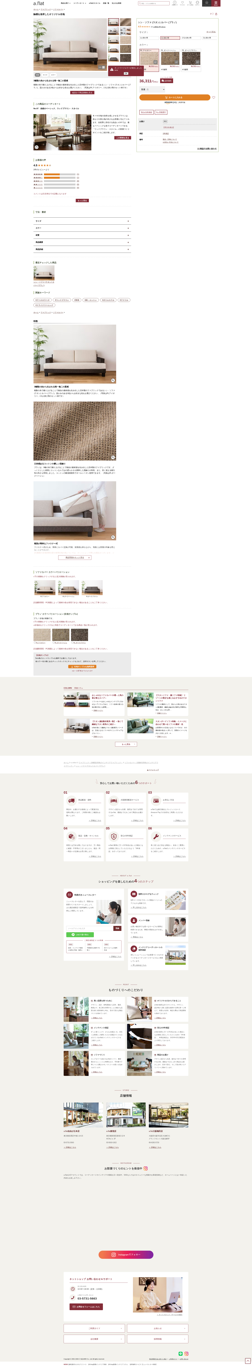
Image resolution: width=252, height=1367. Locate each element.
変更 (165, 121)
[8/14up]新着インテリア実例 (97, 1364)
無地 (77, 300)
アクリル (124, 300)
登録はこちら (138, 937)
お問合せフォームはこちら (88, 1307)
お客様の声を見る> (159, 27)
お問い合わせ (184, 1359)
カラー (38, 228)
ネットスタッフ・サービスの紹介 (170, 1315)
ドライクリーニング (45, 305)
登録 (117, 928)
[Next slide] (103, 44)
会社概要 (94, 1339)
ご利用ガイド (94, 1328)
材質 (37, 235)
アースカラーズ (43, 300)
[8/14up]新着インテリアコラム (118, 1364)
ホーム (36, 9)
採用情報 (158, 1339)
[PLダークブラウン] (92, 587)
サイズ (38, 221)
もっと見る (126, 744)
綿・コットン (91, 300)
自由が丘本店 (72, 1131)
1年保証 (166, 133)
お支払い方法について (170, 142)
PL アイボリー (40, 642)
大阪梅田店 (156, 1131)
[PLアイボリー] (44, 587)
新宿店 (111, 1131)
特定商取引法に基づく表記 (158, 1359)
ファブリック (46, 9)
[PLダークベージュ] (68, 587)
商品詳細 (39, 249)
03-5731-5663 (87, 1298)
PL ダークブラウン (80, 642)
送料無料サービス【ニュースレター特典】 (143, 1364)
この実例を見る (122, 138)
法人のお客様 (116, 3)
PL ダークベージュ (61, 642)
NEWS (66, 1364)
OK (126, 73)
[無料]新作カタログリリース (77, 1364)
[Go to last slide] (37, 44)
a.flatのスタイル (94, 3)
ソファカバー (58, 9)
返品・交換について (170, 139)
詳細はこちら (96, 820)
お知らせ (158, 1328)
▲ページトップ (153, 770)
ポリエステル (108, 300)
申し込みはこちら (139, 907)
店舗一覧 (106, 3)
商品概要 (39, 242)
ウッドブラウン (62, 300)
